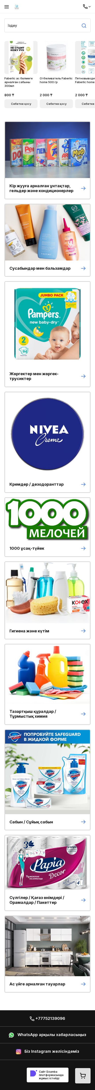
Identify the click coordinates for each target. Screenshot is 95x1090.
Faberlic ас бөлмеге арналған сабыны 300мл (18, 82)
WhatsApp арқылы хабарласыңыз (51, 1034)
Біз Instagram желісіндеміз (51, 1051)
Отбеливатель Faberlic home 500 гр (56, 80)
